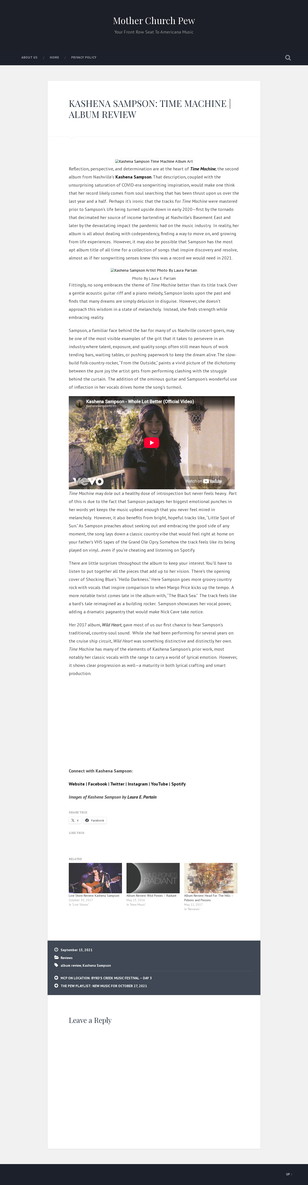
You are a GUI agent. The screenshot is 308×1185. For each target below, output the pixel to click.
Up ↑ (289, 1174)
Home (54, 57)
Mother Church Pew (154, 20)
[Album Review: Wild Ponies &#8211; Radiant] (153, 878)
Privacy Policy (84, 57)
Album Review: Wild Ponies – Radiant (151, 896)
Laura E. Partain (141, 797)
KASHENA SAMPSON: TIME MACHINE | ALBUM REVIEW (150, 108)
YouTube (159, 784)
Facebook (97, 784)
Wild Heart (111, 625)
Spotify (178, 784)
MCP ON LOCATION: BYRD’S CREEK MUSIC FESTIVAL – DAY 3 (106, 978)
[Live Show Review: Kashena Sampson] (95, 878)
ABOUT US (29, 57)
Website (77, 784)
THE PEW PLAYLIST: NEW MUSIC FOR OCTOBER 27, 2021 (104, 986)
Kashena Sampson (133, 177)
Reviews (67, 957)
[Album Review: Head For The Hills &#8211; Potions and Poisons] (210, 878)
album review (71, 965)
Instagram (138, 784)
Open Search (288, 57)
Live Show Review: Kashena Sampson (94, 896)
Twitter (117, 784)
